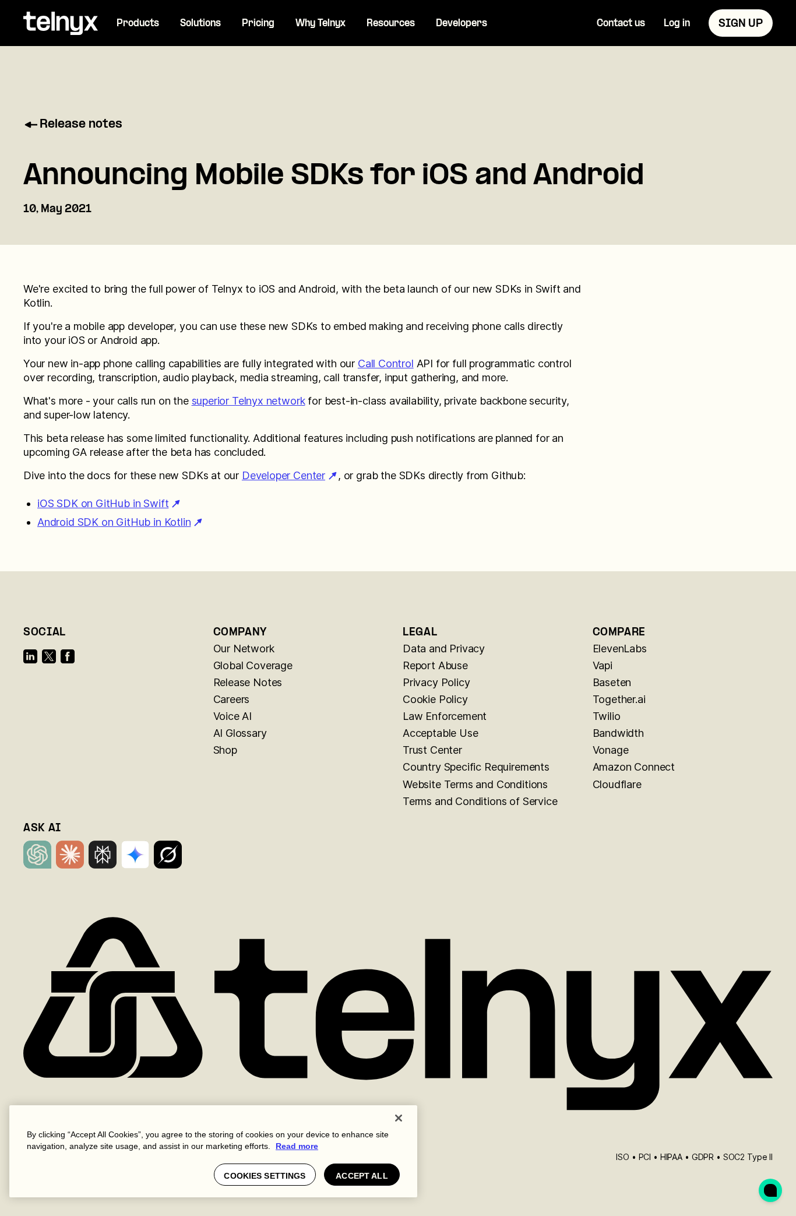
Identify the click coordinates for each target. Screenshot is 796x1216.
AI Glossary (240, 733)
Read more (297, 1146)
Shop (225, 750)
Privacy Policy (436, 682)
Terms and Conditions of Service (480, 801)
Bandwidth (618, 733)
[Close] (398, 1118)
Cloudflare (617, 784)
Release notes (81, 124)
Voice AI (232, 716)
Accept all (362, 1175)
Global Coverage (253, 665)
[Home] (60, 23)
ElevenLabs (620, 648)
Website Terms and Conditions (475, 784)
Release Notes (248, 682)
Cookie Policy (435, 699)
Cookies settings (264, 1175)
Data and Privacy (444, 648)
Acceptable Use (440, 733)
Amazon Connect (634, 767)
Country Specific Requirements (476, 767)
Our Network (243, 648)
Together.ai (619, 699)
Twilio (607, 716)
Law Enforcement (445, 716)
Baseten (612, 682)
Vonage (611, 750)
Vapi (602, 665)
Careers (231, 699)
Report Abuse (435, 665)
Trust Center (432, 750)
